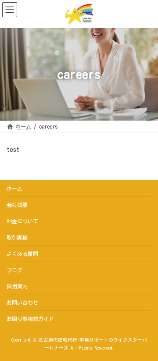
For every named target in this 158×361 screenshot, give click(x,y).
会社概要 (17, 204)
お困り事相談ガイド (30, 318)
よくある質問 (22, 253)
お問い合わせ (22, 302)
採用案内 (17, 286)
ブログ (14, 270)
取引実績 (17, 237)
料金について (22, 221)
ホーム (14, 188)
